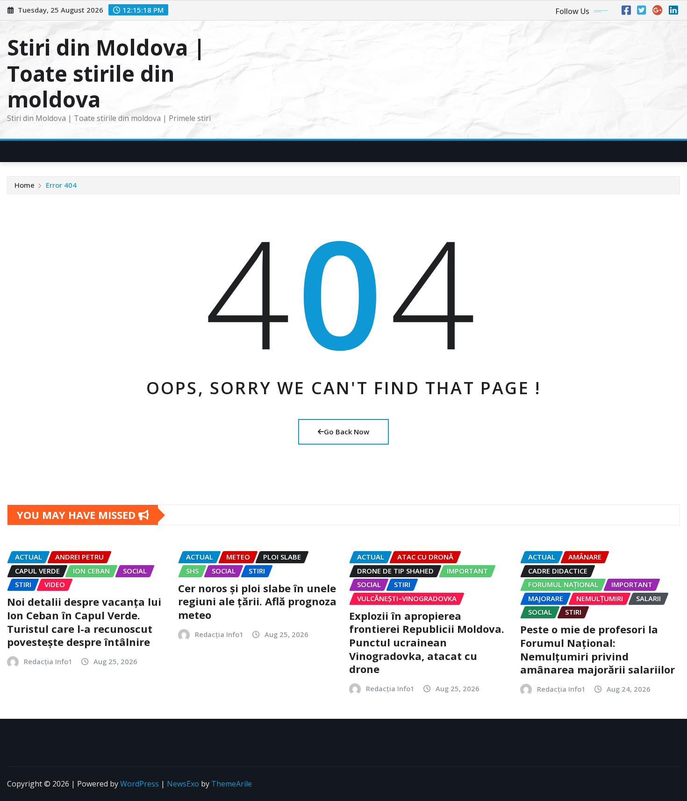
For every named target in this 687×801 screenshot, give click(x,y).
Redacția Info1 (48, 661)
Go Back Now (346, 431)
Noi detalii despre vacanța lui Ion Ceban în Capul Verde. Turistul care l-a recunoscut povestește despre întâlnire (84, 622)
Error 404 (61, 185)
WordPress (139, 784)
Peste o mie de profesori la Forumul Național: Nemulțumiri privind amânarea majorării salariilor (597, 649)
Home (24, 185)
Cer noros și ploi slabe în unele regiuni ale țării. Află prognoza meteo (257, 601)
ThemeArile (231, 784)
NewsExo (183, 784)
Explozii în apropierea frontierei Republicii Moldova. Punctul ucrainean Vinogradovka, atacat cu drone (426, 642)
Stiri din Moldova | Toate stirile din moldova (106, 73)
